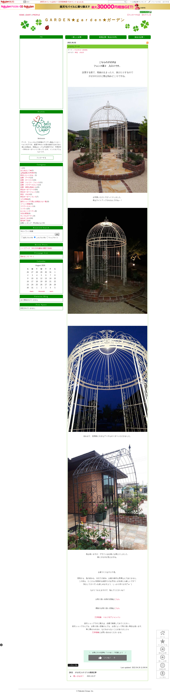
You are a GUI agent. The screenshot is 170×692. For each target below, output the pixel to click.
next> (51, 291)
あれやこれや (25, 218)
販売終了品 (24, 221)
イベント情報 (25, 204)
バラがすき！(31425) (80, 50)
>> (138, 2)
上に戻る (162, 677)
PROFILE (36, 15)
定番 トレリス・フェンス (30, 182)
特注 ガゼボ (25, 194)
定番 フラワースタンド (29, 185)
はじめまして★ (26, 170)
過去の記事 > (139, 37)
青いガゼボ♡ (78, 676)
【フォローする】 (134, 15)
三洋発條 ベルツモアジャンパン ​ (107, 617)
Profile (41, 112)
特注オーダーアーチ (27, 190)
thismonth (42, 291)
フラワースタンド (26, 206)
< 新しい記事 (76, 37)
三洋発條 (95, 632)
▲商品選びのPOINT (27, 173)
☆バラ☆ (23, 209)
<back (31, 291)
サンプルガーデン (26, 216)
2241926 (144, 12)
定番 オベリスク (26, 180)
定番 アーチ (25, 178)
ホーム (162, 637)
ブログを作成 (156, 2)
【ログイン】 (146, 15)
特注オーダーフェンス (28, 192)
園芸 (27, 2)
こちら (117, 599)
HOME (21, 15)
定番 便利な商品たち (28, 187)
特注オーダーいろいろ (28, 197)
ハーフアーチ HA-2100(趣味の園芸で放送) (36, 248)
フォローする (162, 645)
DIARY (28, 15)
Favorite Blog (41, 296)
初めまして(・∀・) (27, 256)
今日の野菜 (24, 213)
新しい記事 (163, 661)
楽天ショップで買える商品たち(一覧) (33, 201)
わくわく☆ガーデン (27, 211)
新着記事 (162, 669)
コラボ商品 (24, 199)
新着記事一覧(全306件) (108, 37)
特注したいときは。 (27, 175)
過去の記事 (163, 653)
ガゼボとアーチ (74, 46)
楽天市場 (166, 2)
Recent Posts (41, 245)
